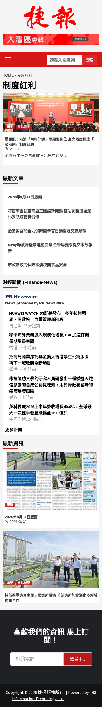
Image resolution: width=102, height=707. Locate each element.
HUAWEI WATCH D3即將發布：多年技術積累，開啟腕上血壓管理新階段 (47, 316)
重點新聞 (24, 127)
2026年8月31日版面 (25, 196)
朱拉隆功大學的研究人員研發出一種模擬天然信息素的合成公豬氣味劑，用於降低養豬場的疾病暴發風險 (51, 385)
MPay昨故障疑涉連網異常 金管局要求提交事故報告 (50, 247)
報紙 (10, 505)
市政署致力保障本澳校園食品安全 (37, 264)
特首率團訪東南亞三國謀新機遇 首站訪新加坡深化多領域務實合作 (49, 213)
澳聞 (10, 127)
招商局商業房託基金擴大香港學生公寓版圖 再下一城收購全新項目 (49, 360)
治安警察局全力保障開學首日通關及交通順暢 (47, 230)
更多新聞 (13, 429)
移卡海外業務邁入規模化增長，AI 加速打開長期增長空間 (49, 338)
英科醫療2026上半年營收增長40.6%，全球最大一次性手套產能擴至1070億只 (50, 409)
